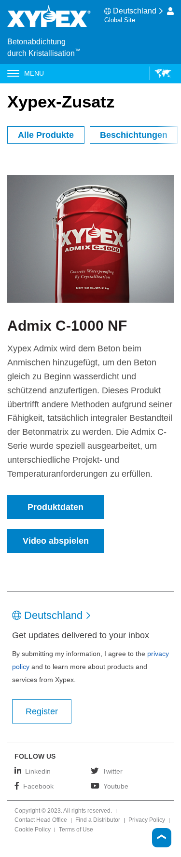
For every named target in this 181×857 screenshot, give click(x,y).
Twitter (112, 771)
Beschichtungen (133, 135)
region (160, 73)
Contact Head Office (40, 820)
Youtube (115, 786)
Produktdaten (56, 507)
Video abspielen (56, 541)
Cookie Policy (32, 830)
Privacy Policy (146, 820)
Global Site (119, 20)
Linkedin (38, 771)
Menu (34, 73)
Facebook (38, 786)
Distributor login (170, 11)
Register (42, 711)
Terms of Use (76, 830)
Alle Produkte (46, 135)
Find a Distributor (97, 820)
